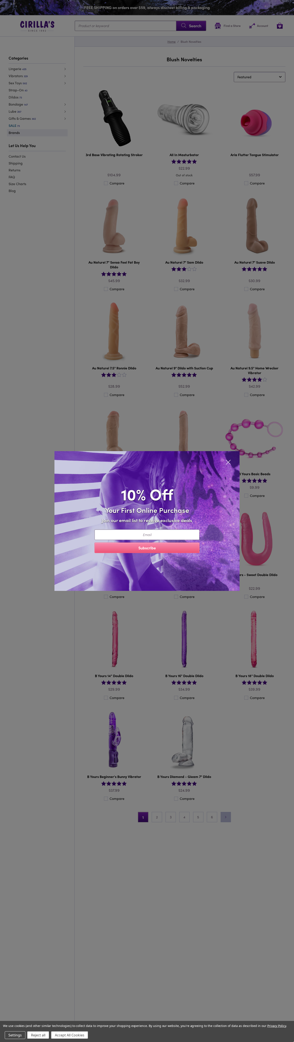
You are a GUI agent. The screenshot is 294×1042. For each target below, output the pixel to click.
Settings (15, 1035)
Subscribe (147, 547)
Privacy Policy (276, 1026)
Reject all (38, 1035)
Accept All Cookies (69, 1035)
